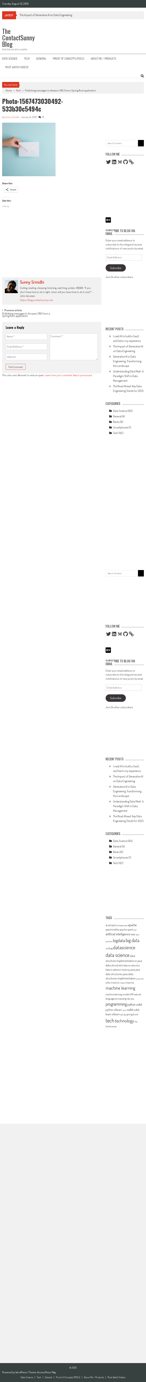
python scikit (134, 1004)
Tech (27, 58)
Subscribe (115, 268)
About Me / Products (103, 58)
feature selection (113, 969)
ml (131, 994)
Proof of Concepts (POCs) (68, 58)
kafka (108, 982)
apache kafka (112, 929)
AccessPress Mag (46, 1372)
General (41, 58)
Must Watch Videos (16, 67)
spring (123, 1014)
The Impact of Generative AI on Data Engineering (46, 15)
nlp (128, 998)
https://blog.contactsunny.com (36, 300)
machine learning (120, 988)
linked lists (129, 982)
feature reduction (131, 965)
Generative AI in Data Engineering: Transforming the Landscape (127, 361)
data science (117, 955)
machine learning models (117, 994)
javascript (140, 978)
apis (135, 930)
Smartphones (120, 427)
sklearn (116, 1014)
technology (124, 1021)
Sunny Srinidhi (12, 117)
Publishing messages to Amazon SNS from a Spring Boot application (60, 90)
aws (133, 934)
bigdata (119, 940)
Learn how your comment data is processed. (68, 375)
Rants (116, 422)
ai (107, 925)
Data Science (10, 58)
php (132, 998)
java (133, 969)
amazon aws (122, 925)
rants (124, 1010)
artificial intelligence (118, 934)
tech (110, 1020)
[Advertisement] (51, 249)
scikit (130, 1010)
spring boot (132, 1014)
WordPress (21, 1372)
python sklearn (114, 1010)
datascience (124, 947)
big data (132, 940)
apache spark (126, 929)
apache (132, 925)
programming (116, 1004)
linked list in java (118, 982)
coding (109, 948)
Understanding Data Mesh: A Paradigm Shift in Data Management (128, 376)
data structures (114, 965)
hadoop (126, 969)
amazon (112, 925)
